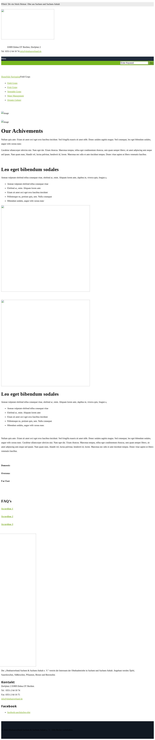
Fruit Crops (12, 87)
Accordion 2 (7, 516)
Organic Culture (14, 100)
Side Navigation (13, 77)
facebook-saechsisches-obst (18, 712)
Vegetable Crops (14, 92)
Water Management (15, 96)
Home (3, 77)
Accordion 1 (7, 509)
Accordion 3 (7, 524)
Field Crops (12, 83)
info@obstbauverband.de (30, 51)
